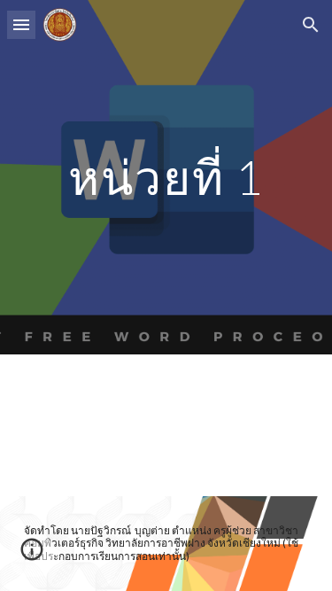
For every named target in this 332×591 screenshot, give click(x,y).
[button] (21, 24)
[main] (166, 176)
